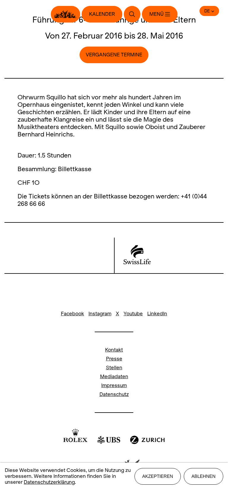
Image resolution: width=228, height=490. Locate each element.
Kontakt (114, 350)
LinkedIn (157, 313)
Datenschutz (114, 394)
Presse (114, 359)
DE (207, 11)
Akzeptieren (157, 476)
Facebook (72, 313)
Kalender (102, 14)
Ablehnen (203, 476)
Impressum (114, 385)
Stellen (114, 367)
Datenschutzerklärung (49, 482)
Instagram (99, 313)
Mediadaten (114, 376)
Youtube (133, 313)
